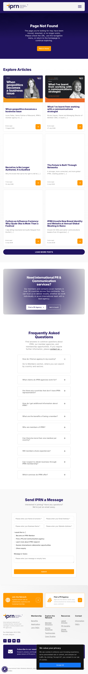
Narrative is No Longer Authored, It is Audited (17, 168)
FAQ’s (77, 624)
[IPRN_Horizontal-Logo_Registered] (17, 5)
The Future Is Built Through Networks (62, 166)
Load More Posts (44, 252)
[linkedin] (18, 641)
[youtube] (14, 641)
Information (79, 621)
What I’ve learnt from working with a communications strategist (63, 109)
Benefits (34, 621)
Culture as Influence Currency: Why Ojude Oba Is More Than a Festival (22, 223)
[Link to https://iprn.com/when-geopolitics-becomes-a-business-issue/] (38, 126)
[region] (60, 657)
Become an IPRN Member (25, 535)
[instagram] (9, 641)
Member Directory (48, 624)
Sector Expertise (48, 629)
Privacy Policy (7, 670)
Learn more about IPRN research (28, 542)
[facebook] (5, 641)
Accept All (60, 665)
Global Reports (64, 630)
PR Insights (65, 626)
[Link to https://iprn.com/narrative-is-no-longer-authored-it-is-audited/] (38, 182)
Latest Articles (64, 622)
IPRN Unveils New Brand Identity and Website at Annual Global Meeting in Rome (64, 223)
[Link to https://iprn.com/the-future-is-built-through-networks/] (80, 182)
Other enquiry (21, 548)
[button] (44, 359)
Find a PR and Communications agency (30, 539)
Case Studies (50, 636)
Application (35, 624)
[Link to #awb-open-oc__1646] (79, 6)
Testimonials (50, 633)
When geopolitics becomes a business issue (21, 110)
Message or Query (20, 554)
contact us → (56, 349)
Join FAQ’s (35, 628)
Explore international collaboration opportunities (33, 545)
